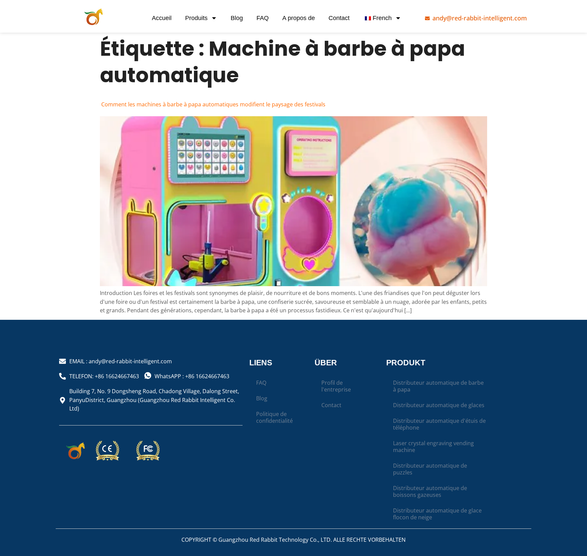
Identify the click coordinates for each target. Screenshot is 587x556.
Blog (237, 18)
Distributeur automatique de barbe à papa (438, 386)
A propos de (298, 18)
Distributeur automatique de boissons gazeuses (430, 491)
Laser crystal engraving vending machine (433, 446)
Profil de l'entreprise (336, 386)
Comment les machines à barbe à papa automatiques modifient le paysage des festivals (212, 104)
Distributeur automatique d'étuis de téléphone (439, 424)
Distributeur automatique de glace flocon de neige (437, 514)
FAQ (262, 18)
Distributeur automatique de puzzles (430, 469)
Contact (339, 18)
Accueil (162, 18)
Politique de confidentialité (274, 417)
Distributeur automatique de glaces (438, 405)
